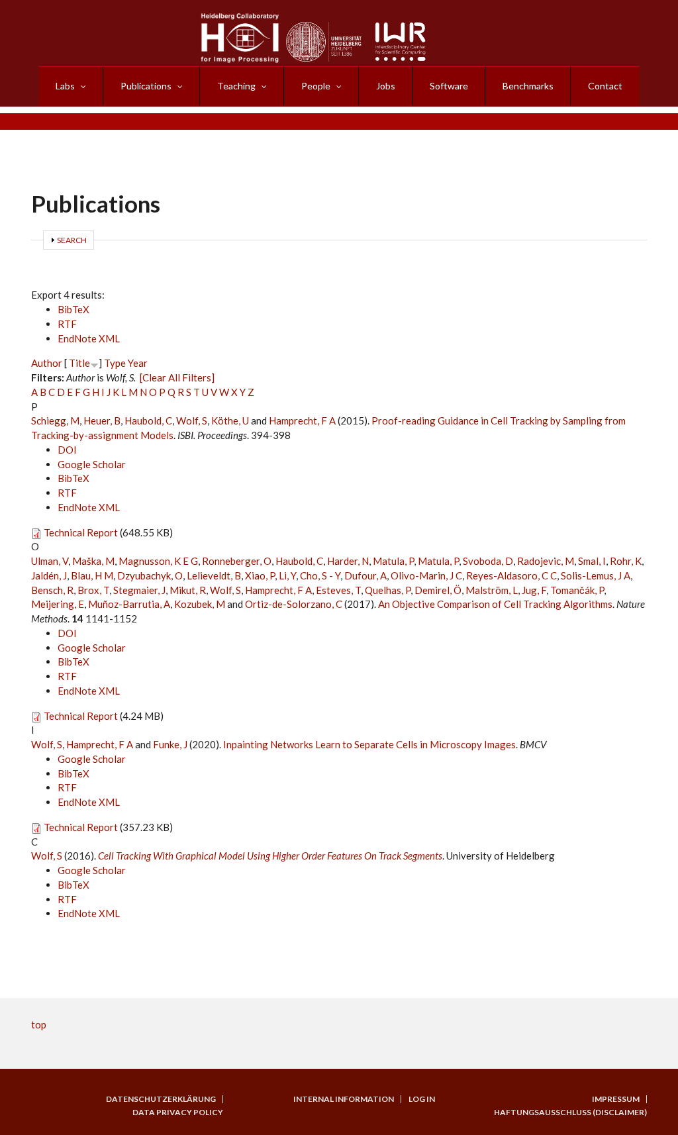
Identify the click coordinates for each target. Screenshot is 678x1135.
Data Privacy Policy (177, 1112)
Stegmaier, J (139, 590)
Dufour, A (365, 575)
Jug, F (534, 590)
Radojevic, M (545, 561)
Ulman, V (49, 561)
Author (46, 363)
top (38, 1024)
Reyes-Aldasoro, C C (511, 575)
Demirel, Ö (437, 590)
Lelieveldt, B (214, 575)
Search (72, 240)
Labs (65, 85)
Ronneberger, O (236, 561)
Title (79, 363)
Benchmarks (528, 85)
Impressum (616, 1099)
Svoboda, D (488, 561)
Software (449, 85)
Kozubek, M (199, 604)
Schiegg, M (55, 420)
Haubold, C (148, 420)
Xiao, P (260, 575)
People (315, 85)
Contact (605, 85)
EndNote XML (89, 338)
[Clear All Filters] (177, 377)
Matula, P (393, 561)
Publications (146, 85)
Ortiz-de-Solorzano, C (293, 604)
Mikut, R (188, 590)
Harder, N (348, 561)
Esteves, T (338, 590)
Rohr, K (626, 561)
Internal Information (343, 1099)
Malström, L (491, 590)
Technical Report (81, 532)
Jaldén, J (49, 575)
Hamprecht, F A (302, 420)
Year (138, 363)
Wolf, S (191, 420)
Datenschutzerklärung (161, 1099)
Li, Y (287, 575)
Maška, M (93, 561)
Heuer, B (102, 420)
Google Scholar (92, 464)
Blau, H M (92, 575)
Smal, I (592, 561)
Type (115, 363)
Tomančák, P (577, 590)
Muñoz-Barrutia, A (129, 604)
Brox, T (93, 590)
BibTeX (73, 309)
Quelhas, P (388, 590)
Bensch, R (52, 590)
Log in (422, 1099)
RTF (67, 324)
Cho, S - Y (320, 575)
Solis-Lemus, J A (595, 575)
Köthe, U (230, 420)
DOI (67, 450)
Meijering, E (57, 604)
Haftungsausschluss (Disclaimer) (570, 1112)
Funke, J (170, 744)
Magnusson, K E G (158, 561)
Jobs (385, 85)
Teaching (236, 85)
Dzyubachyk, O (150, 575)
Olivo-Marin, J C (426, 575)
